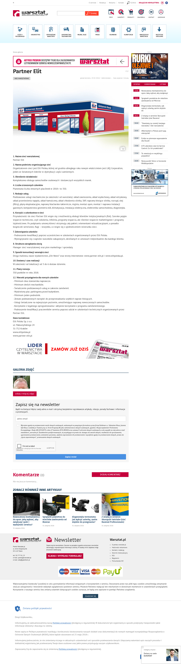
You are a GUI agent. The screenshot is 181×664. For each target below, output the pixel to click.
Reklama (112, 3)
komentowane (149, 84)
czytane (163, 84)
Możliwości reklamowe (119, 547)
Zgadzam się (91, 596)
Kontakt (121, 3)
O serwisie (92, 3)
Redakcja (102, 3)
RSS (113, 555)
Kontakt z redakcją (118, 550)
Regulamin (115, 558)
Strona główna (18, 52)
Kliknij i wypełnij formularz (65, 555)
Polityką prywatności (68, 649)
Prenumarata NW (117, 561)
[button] (159, 31)
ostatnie (136, 84)
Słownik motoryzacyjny (120, 553)
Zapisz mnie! (70, 457)
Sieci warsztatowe (22, 78)
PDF (127, 71)
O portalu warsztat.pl (119, 545)
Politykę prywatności (62, 623)
